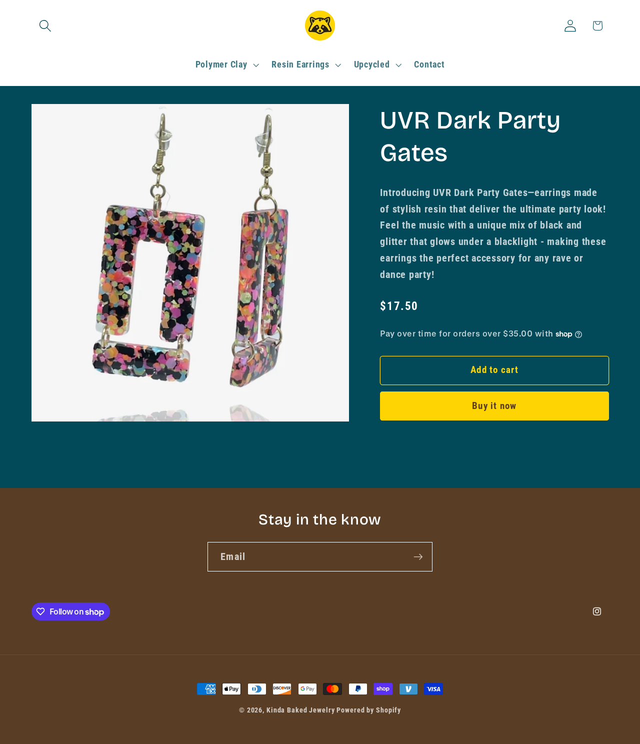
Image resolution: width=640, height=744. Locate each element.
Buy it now (494, 406)
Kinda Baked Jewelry (300, 710)
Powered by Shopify (368, 710)
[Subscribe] (418, 556)
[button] (45, 26)
